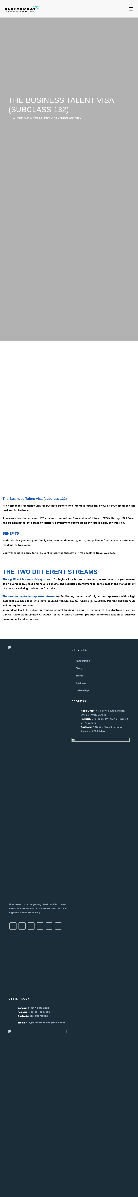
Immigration (83, 661)
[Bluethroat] (22, 9)
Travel (79, 676)
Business (81, 683)
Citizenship (82, 691)
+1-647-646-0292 (38, 1008)
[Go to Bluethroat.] (9, 118)
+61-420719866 (39, 1016)
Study (79, 668)
